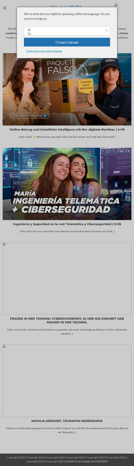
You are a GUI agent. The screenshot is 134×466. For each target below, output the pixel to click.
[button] (5, 7)
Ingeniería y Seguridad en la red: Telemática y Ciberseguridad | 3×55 (67, 224)
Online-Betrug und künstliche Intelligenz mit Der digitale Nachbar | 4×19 (67, 129)
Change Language (67, 42)
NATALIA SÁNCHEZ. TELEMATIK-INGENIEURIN (67, 421)
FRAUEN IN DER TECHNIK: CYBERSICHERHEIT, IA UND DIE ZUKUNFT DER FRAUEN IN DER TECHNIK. (67, 320)
